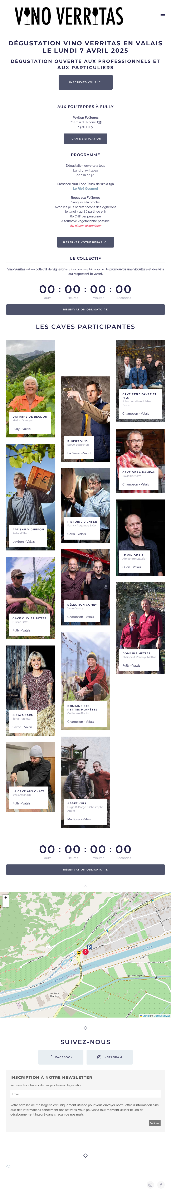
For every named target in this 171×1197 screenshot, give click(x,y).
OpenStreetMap (162, 1015)
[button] (163, 15)
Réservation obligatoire (85, 309)
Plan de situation (86, 138)
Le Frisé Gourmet (85, 189)
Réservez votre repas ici (85, 242)
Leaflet (146, 1015)
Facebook (64, 1057)
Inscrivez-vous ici (85, 82)
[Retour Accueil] (68, 15)
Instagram (112, 1057)
